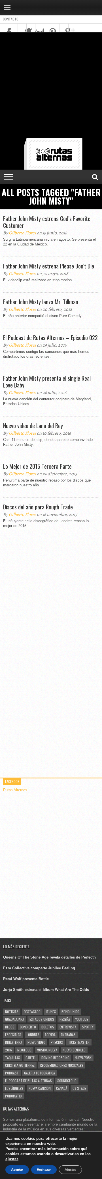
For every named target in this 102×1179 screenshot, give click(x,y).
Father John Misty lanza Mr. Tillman (40, 301)
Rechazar (44, 1169)
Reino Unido (70, 1011)
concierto (28, 1026)
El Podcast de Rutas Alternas (28, 1080)
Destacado (32, 1011)
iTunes (51, 1011)
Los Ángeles (14, 1088)
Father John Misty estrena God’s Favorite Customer (46, 222)
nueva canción (40, 1088)
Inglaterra (13, 1042)
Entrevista (68, 1026)
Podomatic (13, 1095)
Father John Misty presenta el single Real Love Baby (47, 381)
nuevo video (36, 1042)
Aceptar (17, 1169)
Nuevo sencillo (74, 1049)
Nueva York (83, 1057)
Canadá (61, 1088)
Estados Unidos (41, 1019)
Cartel (31, 1057)
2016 (8, 1049)
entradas (68, 1034)
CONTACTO (10, 18)
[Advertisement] (51, 86)
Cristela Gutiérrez (20, 1065)
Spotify (88, 1026)
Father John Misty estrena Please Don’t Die (48, 266)
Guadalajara (14, 1019)
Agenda (50, 1034)
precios (57, 1042)
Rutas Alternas (15, 790)
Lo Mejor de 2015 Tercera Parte (37, 466)
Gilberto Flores (22, 233)
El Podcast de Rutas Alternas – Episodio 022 (50, 337)
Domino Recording (55, 1057)
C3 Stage (79, 1088)
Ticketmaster (79, 1042)
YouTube (81, 1019)
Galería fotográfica (39, 1072)
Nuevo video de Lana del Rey (33, 425)
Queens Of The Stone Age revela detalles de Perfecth (49, 957)
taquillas (12, 1057)
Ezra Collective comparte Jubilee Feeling (39, 968)
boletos (47, 1026)
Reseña (65, 1019)
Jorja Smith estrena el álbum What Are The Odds (46, 990)
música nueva (47, 1049)
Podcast (12, 1072)
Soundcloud (66, 1080)
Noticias (11, 1011)
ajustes (11, 1159)
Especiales (13, 1034)
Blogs (9, 1026)
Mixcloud (24, 1049)
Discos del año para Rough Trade (38, 506)
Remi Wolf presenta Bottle (26, 979)
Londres (33, 1034)
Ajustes (70, 1169)
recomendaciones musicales (61, 1065)
